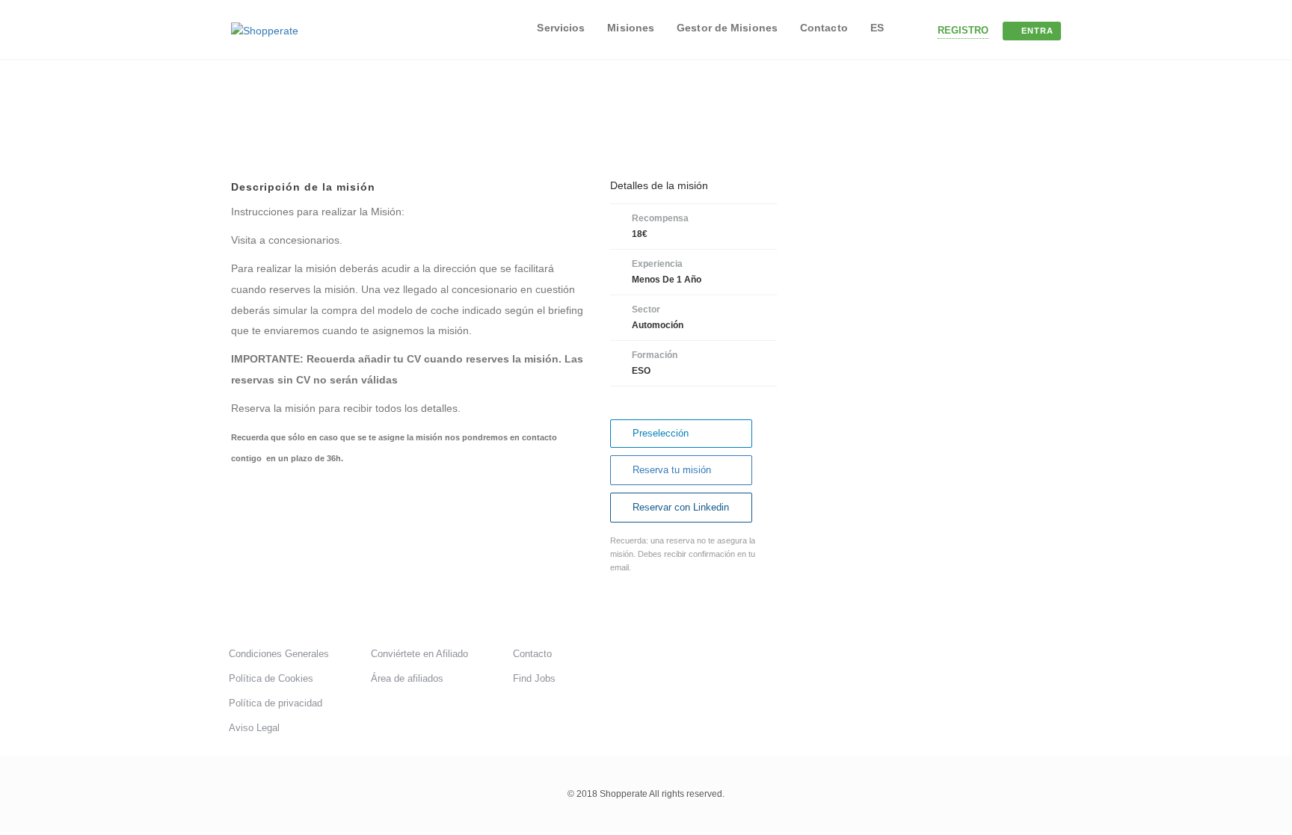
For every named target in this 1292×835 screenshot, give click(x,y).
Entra (1037, 30)
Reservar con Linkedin (681, 507)
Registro (963, 30)
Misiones (630, 28)
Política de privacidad (275, 703)
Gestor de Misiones (727, 28)
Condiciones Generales (279, 653)
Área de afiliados (407, 678)
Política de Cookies (271, 678)
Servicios (561, 28)
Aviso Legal (254, 727)
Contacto (824, 28)
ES (877, 28)
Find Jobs (534, 678)
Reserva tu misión (672, 469)
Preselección (661, 433)
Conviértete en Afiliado (419, 653)
